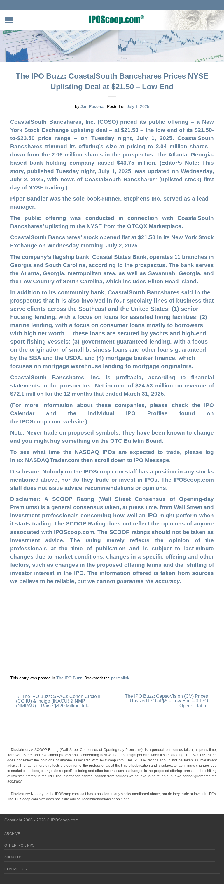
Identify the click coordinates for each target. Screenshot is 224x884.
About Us (13, 857)
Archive (12, 833)
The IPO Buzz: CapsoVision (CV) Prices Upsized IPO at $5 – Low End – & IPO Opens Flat (166, 701)
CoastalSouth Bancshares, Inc (52, 122)
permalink (120, 678)
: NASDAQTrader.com (51, 460)
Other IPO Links (19, 845)
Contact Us (15, 869)
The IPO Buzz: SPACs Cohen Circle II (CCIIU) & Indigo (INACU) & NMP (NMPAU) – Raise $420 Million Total (58, 701)
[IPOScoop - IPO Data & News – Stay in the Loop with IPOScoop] (116, 19)
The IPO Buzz (69, 678)
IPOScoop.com (41, 421)
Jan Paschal (92, 106)
